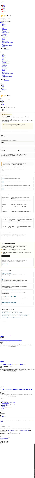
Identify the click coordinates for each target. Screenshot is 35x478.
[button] (4, 48)
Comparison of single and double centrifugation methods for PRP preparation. (12, 317)
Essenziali (3, 33)
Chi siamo (3, 407)
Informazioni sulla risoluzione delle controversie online (9, 404)
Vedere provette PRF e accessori (6, 264)
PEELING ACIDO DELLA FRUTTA (7, 42)
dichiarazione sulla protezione (25, 430)
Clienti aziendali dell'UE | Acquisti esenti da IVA (8, 402)
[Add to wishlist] (1, 336)
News (3, 109)
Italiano (4, 8)
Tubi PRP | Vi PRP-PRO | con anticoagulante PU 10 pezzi (12, 364)
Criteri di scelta (3, 150)
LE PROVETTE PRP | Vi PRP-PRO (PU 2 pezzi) (11, 340)
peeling (3, 43)
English (4, 6)
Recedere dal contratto (3, 431)
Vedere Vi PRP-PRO (5, 263)
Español (4, 7)
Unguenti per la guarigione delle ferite (7, 45)
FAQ (19, 150)
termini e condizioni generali (11, 430)
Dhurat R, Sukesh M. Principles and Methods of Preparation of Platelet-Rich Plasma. (13, 312)
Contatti (3, 1)
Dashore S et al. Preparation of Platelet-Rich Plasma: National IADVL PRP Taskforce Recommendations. (16, 314)
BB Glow (3, 39)
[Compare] (2, 336)
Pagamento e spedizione (5, 403)
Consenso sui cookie (34, 473)
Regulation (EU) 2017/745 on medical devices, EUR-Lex (10, 311)
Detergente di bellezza (5, 41)
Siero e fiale (3, 38)
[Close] (0, 52)
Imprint (3, 400)
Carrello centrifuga (4, 34)
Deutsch (4, 5)
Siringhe (3, 28)
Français (3, 86)
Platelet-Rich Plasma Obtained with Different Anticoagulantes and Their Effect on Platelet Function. (15, 315)
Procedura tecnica (21, 147)
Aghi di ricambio (4, 29)
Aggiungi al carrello (12, 346)
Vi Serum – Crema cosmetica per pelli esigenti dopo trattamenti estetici (16, 389)
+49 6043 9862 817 (3, 416)
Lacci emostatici (4, 31)
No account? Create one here (4, 440)
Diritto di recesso (4, 401)
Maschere (3, 44)
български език (4, 89)
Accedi (1, 439)
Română (4, 10)
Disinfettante (3, 46)
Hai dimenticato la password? (4, 438)
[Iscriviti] (9, 426)
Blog (2, 2)
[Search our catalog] (9, 18)
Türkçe (4, 9)
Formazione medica (6, 49)
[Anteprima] (3, 336)
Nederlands (4, 11)
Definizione (2, 147)
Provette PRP (4, 24)
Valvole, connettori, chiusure (6, 30)
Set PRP (3, 25)
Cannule (3, 27)
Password (1, 436)
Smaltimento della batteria (5, 405)
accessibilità (3, 406)
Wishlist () (2, 13)
